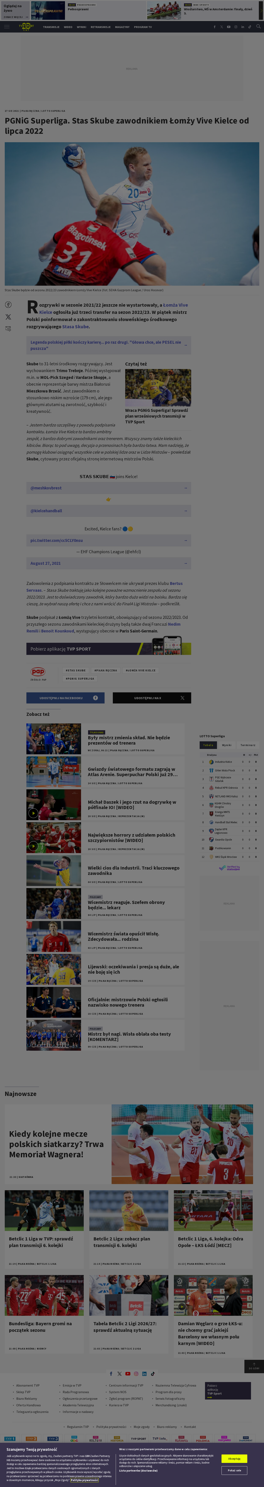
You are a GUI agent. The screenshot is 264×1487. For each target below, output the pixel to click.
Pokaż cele (234, 1470)
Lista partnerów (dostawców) (138, 1470)
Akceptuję (234, 1458)
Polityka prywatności (84, 1480)
